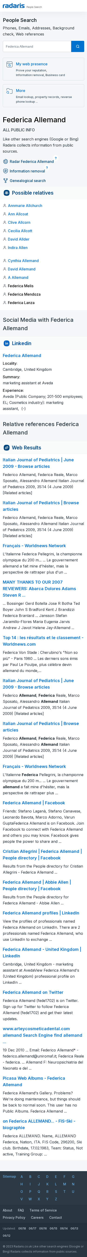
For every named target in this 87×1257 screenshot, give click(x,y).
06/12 (6, 1235)
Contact (55, 1217)
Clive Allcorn (19, 222)
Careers (37, 1217)
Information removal (27, 171)
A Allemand (18, 277)
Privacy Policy (14, 1217)
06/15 (53, 1228)
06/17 (32, 1228)
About (7, 1210)
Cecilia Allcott (20, 230)
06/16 (43, 1228)
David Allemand (21, 269)
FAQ (21, 1210)
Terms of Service (43, 1210)
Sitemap (9, 1176)
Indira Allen (18, 247)
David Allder (18, 239)
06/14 (64, 1228)
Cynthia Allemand (23, 260)
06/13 (74, 1228)
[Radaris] (14, 5)
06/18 (22, 1228)
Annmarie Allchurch (25, 205)
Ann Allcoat (18, 214)
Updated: (9, 1228)
